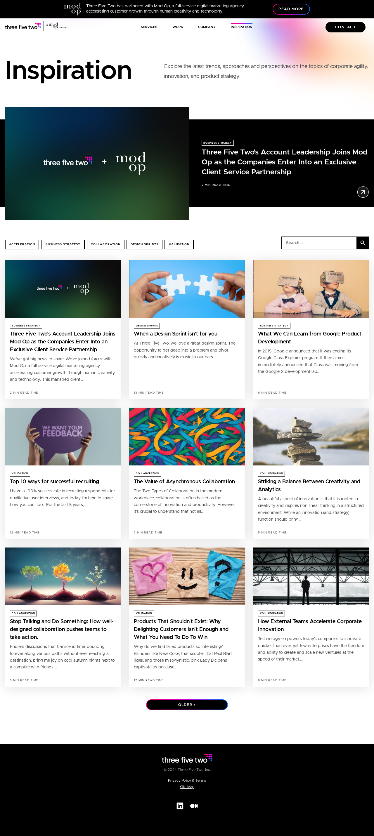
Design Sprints (144, 244)
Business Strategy (217, 143)
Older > (187, 705)
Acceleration (22, 244)
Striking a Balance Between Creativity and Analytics (309, 485)
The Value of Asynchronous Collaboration (184, 481)
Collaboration (105, 244)
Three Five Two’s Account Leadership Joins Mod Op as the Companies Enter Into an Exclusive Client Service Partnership (285, 162)
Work (177, 27)
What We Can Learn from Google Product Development (309, 338)
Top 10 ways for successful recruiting (54, 481)
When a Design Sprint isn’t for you (175, 334)
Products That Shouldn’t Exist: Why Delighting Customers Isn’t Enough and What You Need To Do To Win (181, 629)
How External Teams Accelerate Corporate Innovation (310, 625)
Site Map (187, 787)
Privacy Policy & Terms (187, 781)
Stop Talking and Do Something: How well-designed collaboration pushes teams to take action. (61, 629)
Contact (345, 27)
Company (207, 27)
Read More (291, 9)
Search (363, 243)
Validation (179, 244)
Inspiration (241, 27)
